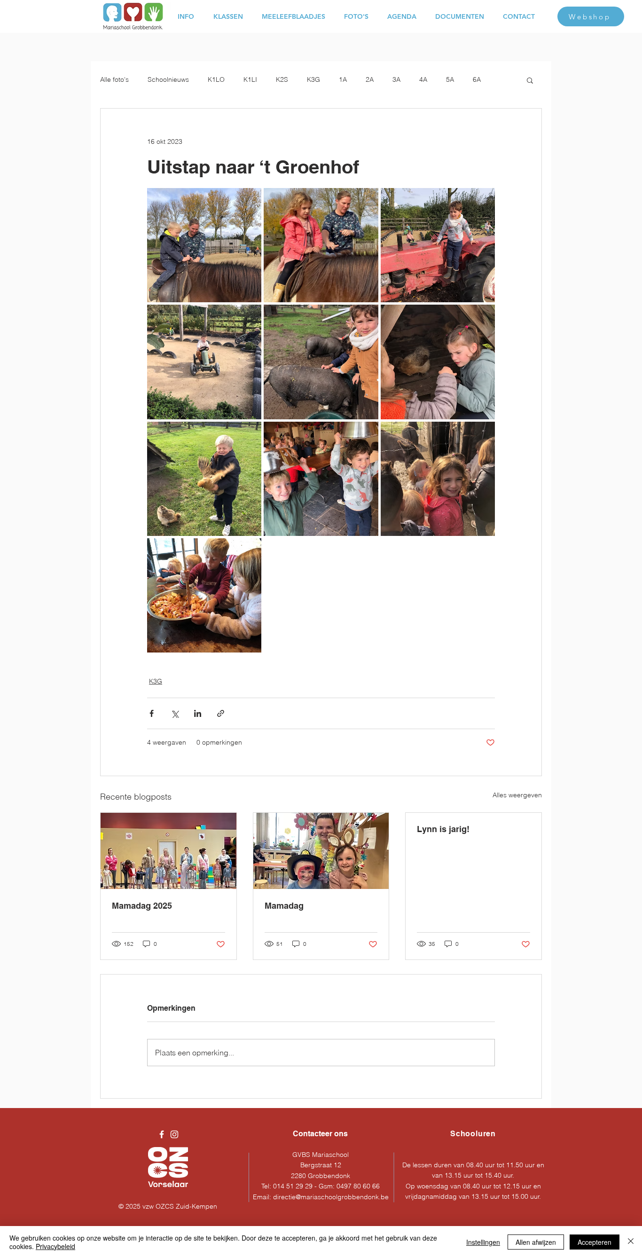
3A (396, 79)
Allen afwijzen (536, 1242)
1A (343, 79)
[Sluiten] (630, 1242)
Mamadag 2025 (142, 906)
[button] (529, 80)
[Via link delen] (220, 713)
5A (450, 79)
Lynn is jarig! (443, 829)
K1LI (250, 79)
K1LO (216, 79)
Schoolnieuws (168, 79)
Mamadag (284, 906)
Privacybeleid (55, 1246)
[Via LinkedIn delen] (197, 713)
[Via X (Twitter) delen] (174, 713)
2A (370, 79)
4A (423, 79)
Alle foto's (114, 79)
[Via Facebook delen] (151, 713)
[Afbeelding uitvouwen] (204, 245)
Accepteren (594, 1242)
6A (477, 79)
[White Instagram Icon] (174, 1134)
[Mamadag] (321, 851)
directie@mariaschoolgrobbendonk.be (331, 1197)
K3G (313, 79)
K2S (282, 79)
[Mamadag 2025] (168, 851)
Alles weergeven (517, 795)
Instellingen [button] (483, 1242)
